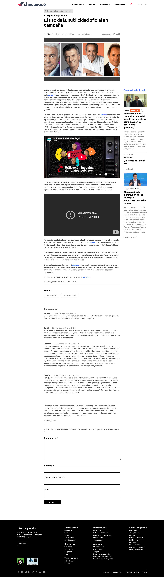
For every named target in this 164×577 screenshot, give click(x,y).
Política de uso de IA (136, 540)
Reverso (67, 563)
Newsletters (68, 549)
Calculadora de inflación (101, 533)
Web (46, 489)
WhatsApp (68, 547)
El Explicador (51, 15)
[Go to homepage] (35, 4)
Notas (92, 4)
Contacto (22, 543)
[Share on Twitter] (114, 34)
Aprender (105, 4)
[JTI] (32, 561)
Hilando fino (128, 157)
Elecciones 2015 (52, 295)
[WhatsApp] (41, 572)
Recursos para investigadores (103, 559)
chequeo (92, 242)
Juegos (96, 552)
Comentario (51, 438)
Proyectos (132, 542)
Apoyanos (120, 4)
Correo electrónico (54, 477)
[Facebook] (19, 572)
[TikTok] (34, 572)
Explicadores (69, 537)
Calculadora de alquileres (102, 535)
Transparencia (134, 533)
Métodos (132, 535)
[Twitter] (37, 572)
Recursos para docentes (101, 554)
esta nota (87, 277)
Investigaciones (69, 540)
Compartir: (106, 34)
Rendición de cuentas (136, 547)
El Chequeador (98, 547)
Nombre (49, 465)
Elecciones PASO (69, 295)
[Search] (131, 4)
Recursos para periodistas (102, 556)
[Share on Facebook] (112, 34)
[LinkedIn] (30, 572)
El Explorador (98, 537)
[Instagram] (26, 572)
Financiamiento (134, 545)
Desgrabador (98, 530)
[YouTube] (44, 572)
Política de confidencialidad (131, 572)
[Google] (23, 572)
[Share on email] (119, 34)
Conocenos (78, 4)
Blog (66, 554)
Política (63, 15)
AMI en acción (98, 549)
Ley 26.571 (52, 95)
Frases (126, 110)
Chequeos (68, 530)
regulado (75, 265)
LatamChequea (69, 561)
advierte (104, 115)
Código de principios (136, 537)
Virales (66, 533)
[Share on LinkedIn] (117, 34)
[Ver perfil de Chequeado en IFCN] (20, 561)
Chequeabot (97, 540)
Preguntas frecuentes (136, 549)
